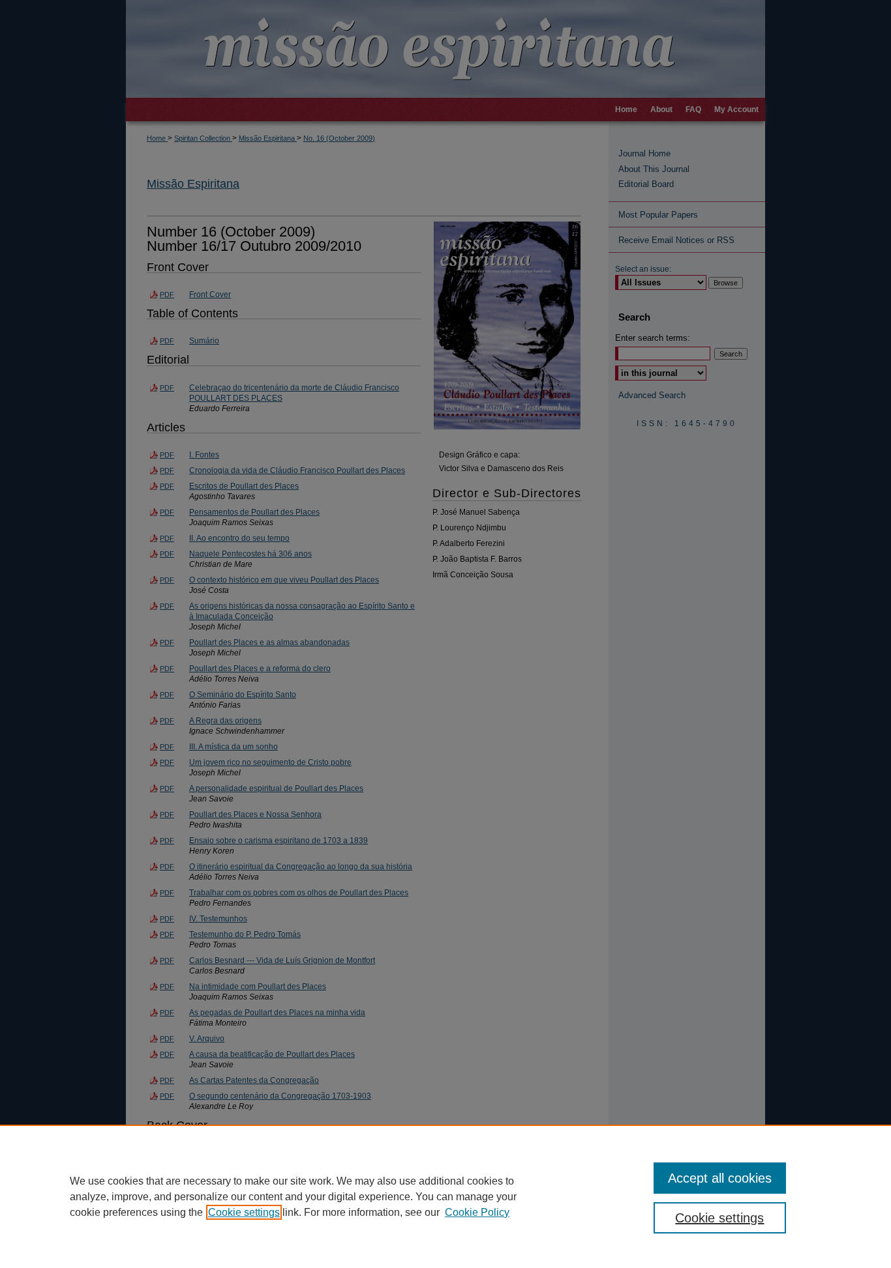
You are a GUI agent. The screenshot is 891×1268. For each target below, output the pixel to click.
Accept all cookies (720, 1178)
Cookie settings (244, 1212)
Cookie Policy (477, 1212)
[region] (445, 1196)
